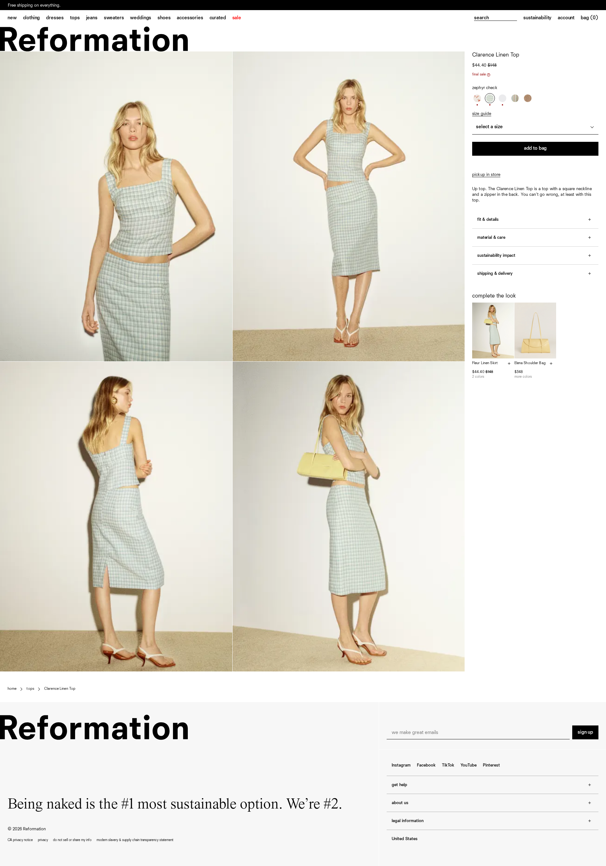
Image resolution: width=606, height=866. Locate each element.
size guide (481, 113)
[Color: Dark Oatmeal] (528, 98)
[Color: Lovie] (477, 98)
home (12, 689)
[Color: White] (502, 98)
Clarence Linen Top (59, 689)
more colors (523, 376)
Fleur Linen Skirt (485, 363)
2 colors (478, 376)
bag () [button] (589, 18)
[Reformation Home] (303, 39)
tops (30, 689)
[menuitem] (15, 18)
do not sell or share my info (72, 840)
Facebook (426, 765)
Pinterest (491, 765)
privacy (43, 840)
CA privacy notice (20, 840)
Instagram (401, 765)
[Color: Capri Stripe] (515, 98)
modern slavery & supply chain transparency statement (135, 840)
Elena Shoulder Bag (530, 363)
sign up (585, 732)
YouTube (468, 765)
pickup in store (486, 174)
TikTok (448, 765)
